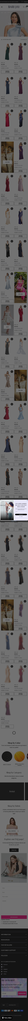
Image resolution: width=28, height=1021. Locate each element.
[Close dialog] (27, 500)
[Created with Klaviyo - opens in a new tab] (14, 520)
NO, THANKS (21, 516)
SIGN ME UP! (21, 514)
